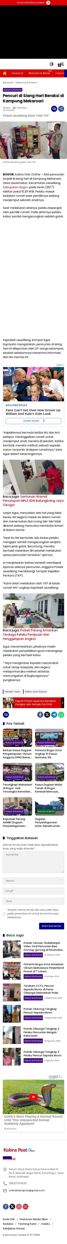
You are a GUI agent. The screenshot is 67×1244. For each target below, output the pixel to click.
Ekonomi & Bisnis (46, 811)
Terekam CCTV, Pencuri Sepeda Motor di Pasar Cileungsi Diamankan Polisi (41, 989)
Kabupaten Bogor (15, 187)
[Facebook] (40, 715)
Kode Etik (9, 1219)
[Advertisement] (33, 32)
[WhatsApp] (61, 715)
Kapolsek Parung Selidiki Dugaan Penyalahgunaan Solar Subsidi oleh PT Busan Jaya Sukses (16, 822)
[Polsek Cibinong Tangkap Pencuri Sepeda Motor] (12, 1014)
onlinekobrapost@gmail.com (27, 1190)
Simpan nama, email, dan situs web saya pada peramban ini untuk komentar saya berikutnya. (33, 913)
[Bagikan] (61, 109)
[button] (51, 64)
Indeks (45, 1224)
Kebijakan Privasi (13, 1228)
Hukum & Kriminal (12, 89)
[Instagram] (19, 1206)
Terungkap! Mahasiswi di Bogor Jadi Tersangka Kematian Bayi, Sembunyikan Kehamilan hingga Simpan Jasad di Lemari (17, 788)
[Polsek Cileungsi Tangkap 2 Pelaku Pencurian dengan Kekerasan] (12, 1035)
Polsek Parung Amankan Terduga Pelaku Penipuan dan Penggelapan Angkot (30, 634)
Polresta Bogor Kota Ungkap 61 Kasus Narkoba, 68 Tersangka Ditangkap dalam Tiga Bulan (49, 754)
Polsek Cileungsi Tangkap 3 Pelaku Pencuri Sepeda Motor (43, 1053)
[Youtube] (25, 1206)
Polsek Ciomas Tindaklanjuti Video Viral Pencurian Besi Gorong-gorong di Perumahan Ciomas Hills (44, 948)
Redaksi (7, 108)
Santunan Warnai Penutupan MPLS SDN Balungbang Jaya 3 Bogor (33, 500)
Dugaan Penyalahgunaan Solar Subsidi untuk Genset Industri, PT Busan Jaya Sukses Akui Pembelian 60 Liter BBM (47, 822)
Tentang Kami (27, 1224)
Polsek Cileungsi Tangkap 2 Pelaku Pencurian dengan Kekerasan (41, 1032)
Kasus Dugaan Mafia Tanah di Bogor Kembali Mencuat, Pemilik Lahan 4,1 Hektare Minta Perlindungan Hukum (48, 788)
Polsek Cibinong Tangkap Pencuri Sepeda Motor (40, 1010)
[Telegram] (54, 715)
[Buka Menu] (59, 65)
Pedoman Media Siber (34, 1219)
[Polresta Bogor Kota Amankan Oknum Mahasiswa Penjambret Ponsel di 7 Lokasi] (12, 971)
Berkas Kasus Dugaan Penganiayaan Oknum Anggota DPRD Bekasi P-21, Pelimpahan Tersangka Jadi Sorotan (17, 754)
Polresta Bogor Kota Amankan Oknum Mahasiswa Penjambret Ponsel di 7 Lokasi (44, 968)
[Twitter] (47, 715)
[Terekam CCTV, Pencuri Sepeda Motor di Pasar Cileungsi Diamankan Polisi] (12, 992)
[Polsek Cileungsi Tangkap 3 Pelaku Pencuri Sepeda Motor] (12, 1057)
